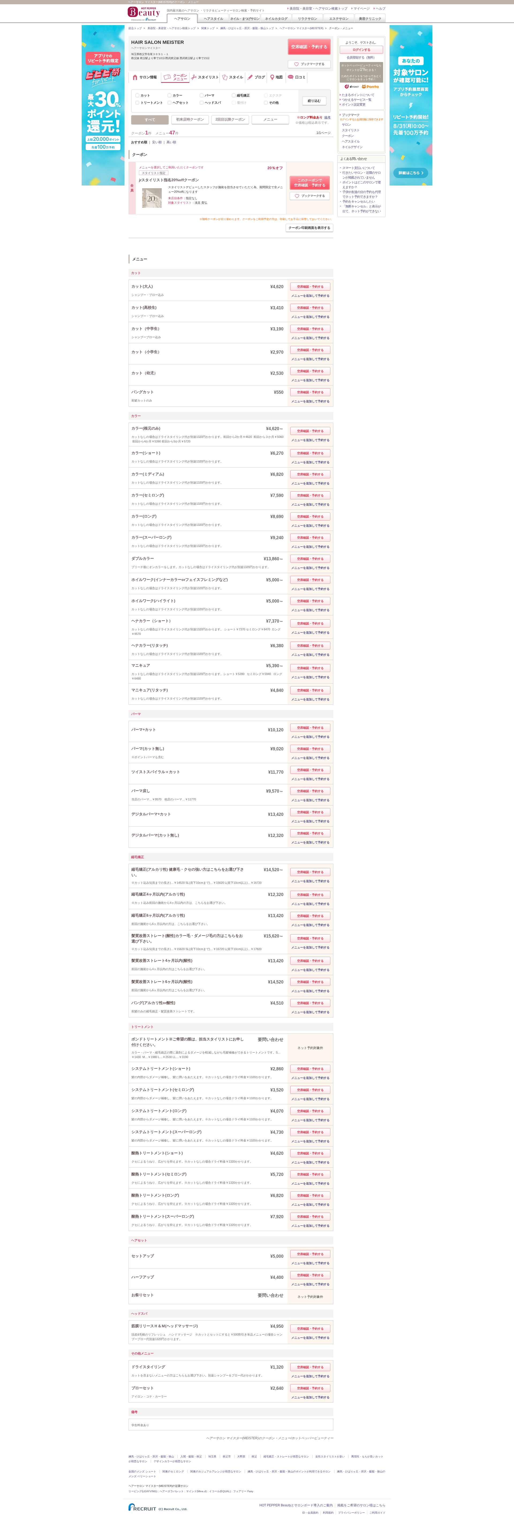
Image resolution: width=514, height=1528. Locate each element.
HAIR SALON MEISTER (157, 42)
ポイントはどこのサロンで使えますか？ (361, 184)
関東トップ (208, 28)
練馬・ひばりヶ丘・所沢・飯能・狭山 (151, 1456)
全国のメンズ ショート (142, 1471)
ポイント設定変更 (353, 104)
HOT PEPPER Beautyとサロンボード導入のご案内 (296, 1505)
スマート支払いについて (358, 168)
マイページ (362, 8)
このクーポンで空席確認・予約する (310, 182)
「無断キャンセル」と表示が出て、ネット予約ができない (361, 208)
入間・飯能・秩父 (191, 1456)
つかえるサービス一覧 (356, 100)
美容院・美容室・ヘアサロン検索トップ (318, 8)
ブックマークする (312, 63)
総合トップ (135, 28)
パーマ (209, 95)
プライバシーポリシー (351, 1512)
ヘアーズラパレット (172, 1491)
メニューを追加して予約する (310, 295)
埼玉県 (212, 1456)
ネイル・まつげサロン (244, 19)
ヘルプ (381, 8)
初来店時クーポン (190, 119)
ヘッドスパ (213, 102)
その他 (274, 102)
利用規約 (328, 1512)
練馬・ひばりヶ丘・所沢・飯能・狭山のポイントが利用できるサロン (289, 1471)
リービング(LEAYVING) (142, 1491)
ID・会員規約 (310, 1512)
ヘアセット (181, 102)
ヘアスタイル (213, 19)
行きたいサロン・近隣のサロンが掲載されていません (361, 175)
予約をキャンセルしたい (358, 201)
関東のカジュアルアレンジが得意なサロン (215, 1471)
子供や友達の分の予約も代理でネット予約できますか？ (361, 194)
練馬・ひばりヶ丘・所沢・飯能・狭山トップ (247, 28)
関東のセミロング (173, 1471)
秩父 (254, 1456)
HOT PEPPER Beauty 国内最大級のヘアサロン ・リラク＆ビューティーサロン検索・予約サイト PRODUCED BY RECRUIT (144, 14)
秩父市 (227, 1456)
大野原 (241, 1456)
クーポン (348, 136)
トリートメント (152, 102)
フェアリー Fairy (243, 1491)
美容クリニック (370, 19)
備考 (327, 117)
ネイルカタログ (276, 19)
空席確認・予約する (309, 46)
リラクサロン (307, 19)
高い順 (171, 142)
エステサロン (339, 19)
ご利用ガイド (377, 1512)
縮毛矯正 (243, 95)
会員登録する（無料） (361, 57)
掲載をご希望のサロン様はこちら (361, 1505)
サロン (346, 124)
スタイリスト (351, 130)
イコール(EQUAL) (220, 1491)
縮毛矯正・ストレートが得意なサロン (286, 1456)
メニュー (270, 119)
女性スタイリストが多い (330, 1456)
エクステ (275, 95)
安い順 (157, 142)
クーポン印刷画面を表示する (309, 228)
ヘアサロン (182, 19)
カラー (177, 95)
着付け (242, 102)
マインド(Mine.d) (196, 1491)
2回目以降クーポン (230, 119)
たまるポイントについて (358, 95)
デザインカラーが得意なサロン (172, 1461)
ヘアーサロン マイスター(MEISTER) (301, 28)
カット (145, 95)
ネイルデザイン (352, 147)
